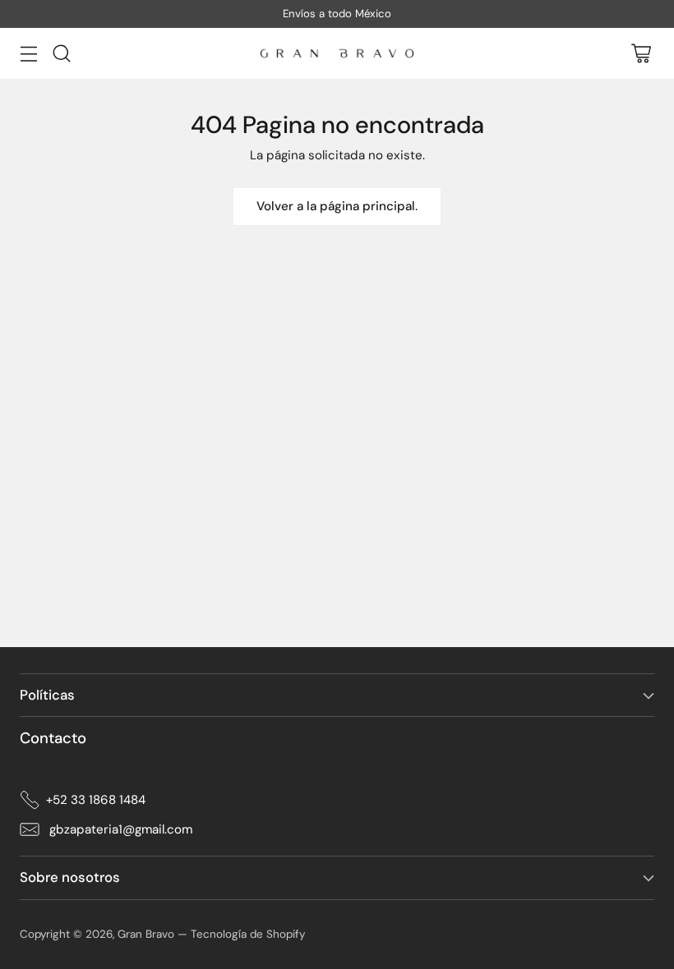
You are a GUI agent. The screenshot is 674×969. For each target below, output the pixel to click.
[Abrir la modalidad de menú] (28, 54)
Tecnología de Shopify (248, 934)
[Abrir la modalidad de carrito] (641, 54)
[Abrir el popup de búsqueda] (61, 54)
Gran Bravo (146, 934)
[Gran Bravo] (337, 53)
